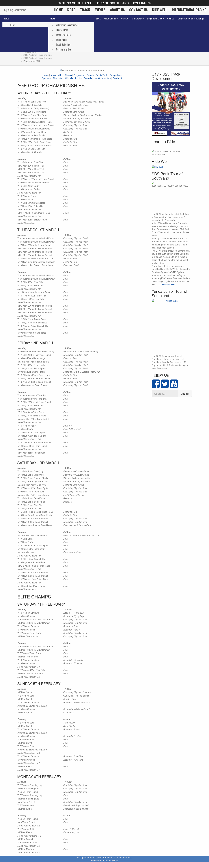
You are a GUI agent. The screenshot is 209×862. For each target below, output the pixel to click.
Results (90, 75)
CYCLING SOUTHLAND (74, 3)
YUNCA (124, 18)
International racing (189, 9)
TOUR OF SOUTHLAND (112, 3)
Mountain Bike (111, 18)
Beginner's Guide (155, 18)
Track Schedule (63, 44)
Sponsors (46, 78)
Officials (69, 78)
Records (88, 78)
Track (85, 9)
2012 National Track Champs (37, 57)
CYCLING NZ (142, 3)
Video (60, 75)
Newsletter (58, 78)
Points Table (102, 75)
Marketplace (138, 18)
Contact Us (138, 9)
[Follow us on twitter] (165, 386)
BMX (98, 18)
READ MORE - (169, 284)
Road (71, 9)
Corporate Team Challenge (191, 18)
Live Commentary (102, 78)
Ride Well (159, 9)
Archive (170, 18)
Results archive (63, 49)
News (53, 75)
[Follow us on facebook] (156, 386)
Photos (68, 75)
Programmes (62, 30)
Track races (61, 40)
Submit (185, 393)
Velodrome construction (67, 25)
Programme (79, 75)
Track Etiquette (63, 35)
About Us (117, 9)
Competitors (115, 75)
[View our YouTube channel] (174, 386)
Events (100, 9)
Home (58, 9)
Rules (12, 25)
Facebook (117, 78)
